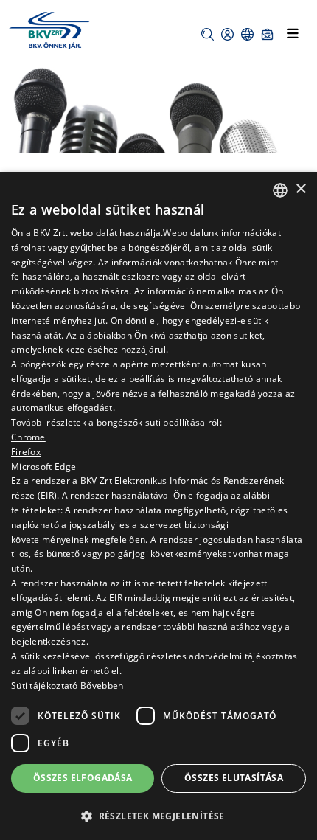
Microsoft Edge (43, 466)
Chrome (28, 437)
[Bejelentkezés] (227, 34)
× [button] (300, 189)
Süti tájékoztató (44, 685)
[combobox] (280, 190)
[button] (207, 34)
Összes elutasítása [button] (233, 777)
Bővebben (101, 685)
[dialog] (158, 506)
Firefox (26, 451)
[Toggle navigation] (292, 33)
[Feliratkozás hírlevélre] (267, 34)
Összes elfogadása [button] (83, 777)
